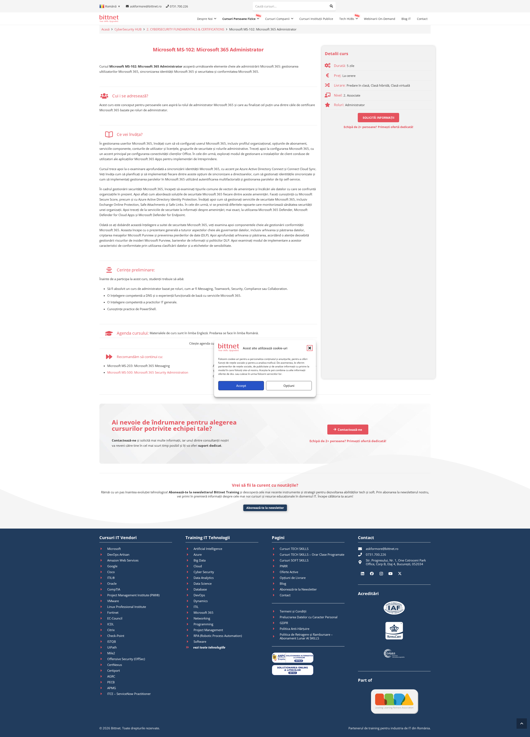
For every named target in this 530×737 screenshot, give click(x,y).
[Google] (103, 566)
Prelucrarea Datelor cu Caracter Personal (308, 617)
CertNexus (114, 665)
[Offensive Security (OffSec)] (103, 659)
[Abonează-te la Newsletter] (276, 589)
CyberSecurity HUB (128, 29)
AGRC (111, 676)
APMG (111, 688)
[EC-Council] (103, 618)
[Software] (189, 641)
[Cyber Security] (189, 572)
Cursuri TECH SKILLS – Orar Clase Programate (312, 554)
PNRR (284, 566)
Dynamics (201, 601)
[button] (310, 348)
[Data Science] (189, 583)
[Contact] (276, 595)
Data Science (203, 583)
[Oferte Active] (276, 572)
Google (112, 566)
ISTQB (111, 641)
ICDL (110, 624)
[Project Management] (189, 630)
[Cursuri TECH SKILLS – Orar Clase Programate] (276, 554)
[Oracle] (103, 583)
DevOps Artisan (118, 554)
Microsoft (114, 549)
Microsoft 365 (203, 612)
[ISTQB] (103, 641)
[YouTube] (390, 573)
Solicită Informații (378, 118)
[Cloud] (189, 566)
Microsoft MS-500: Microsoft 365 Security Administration (147, 372)
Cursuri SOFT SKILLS (294, 560)
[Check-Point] (103, 636)
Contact (285, 595)
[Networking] (189, 618)
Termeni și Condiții (293, 611)
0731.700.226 (376, 554)
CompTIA (113, 589)
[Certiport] (103, 670)
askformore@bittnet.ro (382, 549)
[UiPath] (103, 647)
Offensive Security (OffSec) (126, 659)
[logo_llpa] (394, 701)
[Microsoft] (103, 549)
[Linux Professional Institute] (103, 607)
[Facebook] (372, 573)
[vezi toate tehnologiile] (189, 647)
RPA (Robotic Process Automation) (218, 636)
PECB (111, 682)
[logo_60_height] (108, 19)
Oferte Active (289, 572)
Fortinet (112, 612)
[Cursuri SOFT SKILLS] (276, 560)
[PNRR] (276, 566)
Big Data (200, 560)
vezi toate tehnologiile (209, 647)
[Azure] (189, 554)
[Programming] (189, 624)
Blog (283, 583)
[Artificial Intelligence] (189, 549)
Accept (241, 386)
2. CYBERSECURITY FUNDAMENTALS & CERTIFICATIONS (185, 29)
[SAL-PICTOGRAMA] (308, 657)
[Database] (189, 589)
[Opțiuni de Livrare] (276, 578)
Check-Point (115, 636)
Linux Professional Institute (126, 607)
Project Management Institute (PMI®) (133, 595)
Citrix (111, 630)
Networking (202, 618)
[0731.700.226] (362, 554)
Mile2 (111, 653)
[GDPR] (276, 623)
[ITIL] (189, 607)
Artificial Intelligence (208, 549)
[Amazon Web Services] (103, 560)
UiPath (112, 647)
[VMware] (103, 601)
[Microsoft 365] (189, 612)
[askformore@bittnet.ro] (362, 549)
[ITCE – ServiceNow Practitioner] (103, 694)
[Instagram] (381, 573)
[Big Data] (189, 560)
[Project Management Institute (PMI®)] (103, 595)
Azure (198, 554)
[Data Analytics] (189, 578)
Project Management (208, 630)
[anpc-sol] (308, 670)
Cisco (111, 572)
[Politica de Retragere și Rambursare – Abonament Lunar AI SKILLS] (276, 636)
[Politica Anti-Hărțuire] (276, 629)
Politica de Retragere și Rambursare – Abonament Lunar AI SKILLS (306, 636)
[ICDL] (103, 624)
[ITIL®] (103, 578)
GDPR (284, 623)
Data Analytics (204, 578)
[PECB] (103, 682)
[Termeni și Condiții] (276, 611)
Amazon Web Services (123, 560)
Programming (203, 624)
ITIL (196, 607)
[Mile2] (103, 653)
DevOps (199, 595)
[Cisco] (103, 572)
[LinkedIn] (362, 573)
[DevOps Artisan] (103, 554)
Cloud (198, 566)
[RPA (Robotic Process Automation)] (189, 636)
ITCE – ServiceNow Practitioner (129, 694)
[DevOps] (189, 595)
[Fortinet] (103, 612)
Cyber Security (204, 572)
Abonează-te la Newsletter (298, 589)
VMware (113, 601)
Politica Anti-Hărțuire (294, 629)
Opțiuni (288, 386)
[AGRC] (103, 676)
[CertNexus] (103, 665)
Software (200, 641)
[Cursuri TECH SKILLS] (276, 549)
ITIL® (111, 578)
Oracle (112, 583)
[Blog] (276, 583)
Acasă (105, 29)
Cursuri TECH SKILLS (294, 549)
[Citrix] (103, 630)
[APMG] (103, 688)
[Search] (331, 6)
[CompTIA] (103, 589)
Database (200, 589)
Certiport (113, 670)
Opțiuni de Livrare (293, 578)
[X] (400, 573)
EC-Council (114, 618)
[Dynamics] (189, 601)
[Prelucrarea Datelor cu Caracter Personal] (276, 617)
